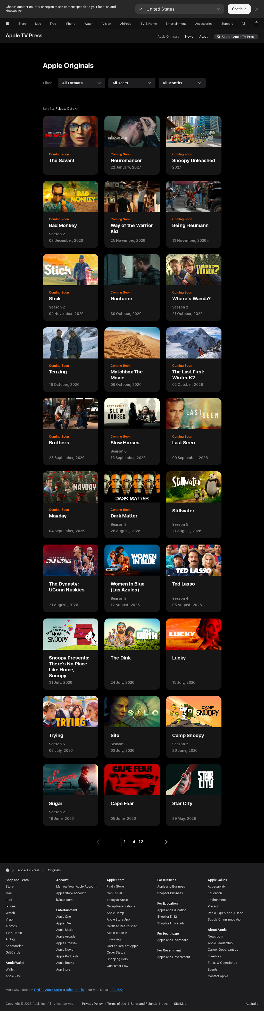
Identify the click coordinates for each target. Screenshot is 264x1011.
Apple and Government (173, 957)
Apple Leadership (220, 943)
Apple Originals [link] (168, 36)
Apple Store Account (71, 893)
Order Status (116, 952)
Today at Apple (117, 900)
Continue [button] (239, 9)
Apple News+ (65, 949)
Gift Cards (13, 952)
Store (9, 886)
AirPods (11, 926)
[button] (180, 9)
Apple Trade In (117, 933)
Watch (10, 913)
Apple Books (65, 963)
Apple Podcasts (67, 956)
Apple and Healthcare (172, 940)
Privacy (213, 906)
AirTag (10, 939)
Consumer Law (117, 966)
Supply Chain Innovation (225, 919)
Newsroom (215, 936)
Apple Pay (13, 976)
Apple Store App (118, 919)
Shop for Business (170, 893)
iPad (9, 900)
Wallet (10, 969)
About (203, 36)
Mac (9, 893)
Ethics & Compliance (222, 963)
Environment (217, 900)
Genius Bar (114, 893)
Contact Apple (218, 976)
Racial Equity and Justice (225, 913)
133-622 (116, 990)
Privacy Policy (92, 1004)
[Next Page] (165, 842)
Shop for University (171, 923)
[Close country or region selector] (256, 9)
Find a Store (115, 886)
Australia (252, 1004)
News (189, 36)
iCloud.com (64, 900)
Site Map (180, 1004)
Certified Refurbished (122, 926)
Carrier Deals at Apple (122, 946)
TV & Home (14, 933)
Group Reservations (121, 906)
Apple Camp (115, 913)
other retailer (75, 990)
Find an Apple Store (48, 990)
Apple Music (64, 930)
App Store (63, 969)
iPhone (10, 906)
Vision (10, 919)
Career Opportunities (223, 949)
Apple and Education (171, 910)
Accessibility (217, 886)
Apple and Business (171, 886)
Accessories (14, 946)
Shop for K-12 (167, 916)
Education (215, 893)
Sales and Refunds (144, 1004)
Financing (114, 939)
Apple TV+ (63, 923)
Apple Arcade (66, 936)
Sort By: (48, 109)
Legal (165, 1004)
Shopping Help (117, 959)
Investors (214, 956)
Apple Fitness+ (66, 943)
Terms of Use (116, 1004)
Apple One (63, 916)
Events (212, 969)
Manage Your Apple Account (76, 886)
